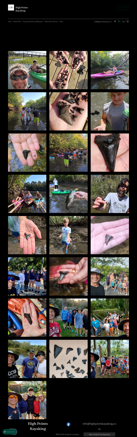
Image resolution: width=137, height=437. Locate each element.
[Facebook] (115, 21)
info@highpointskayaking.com (103, 22)
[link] (128, 21)
